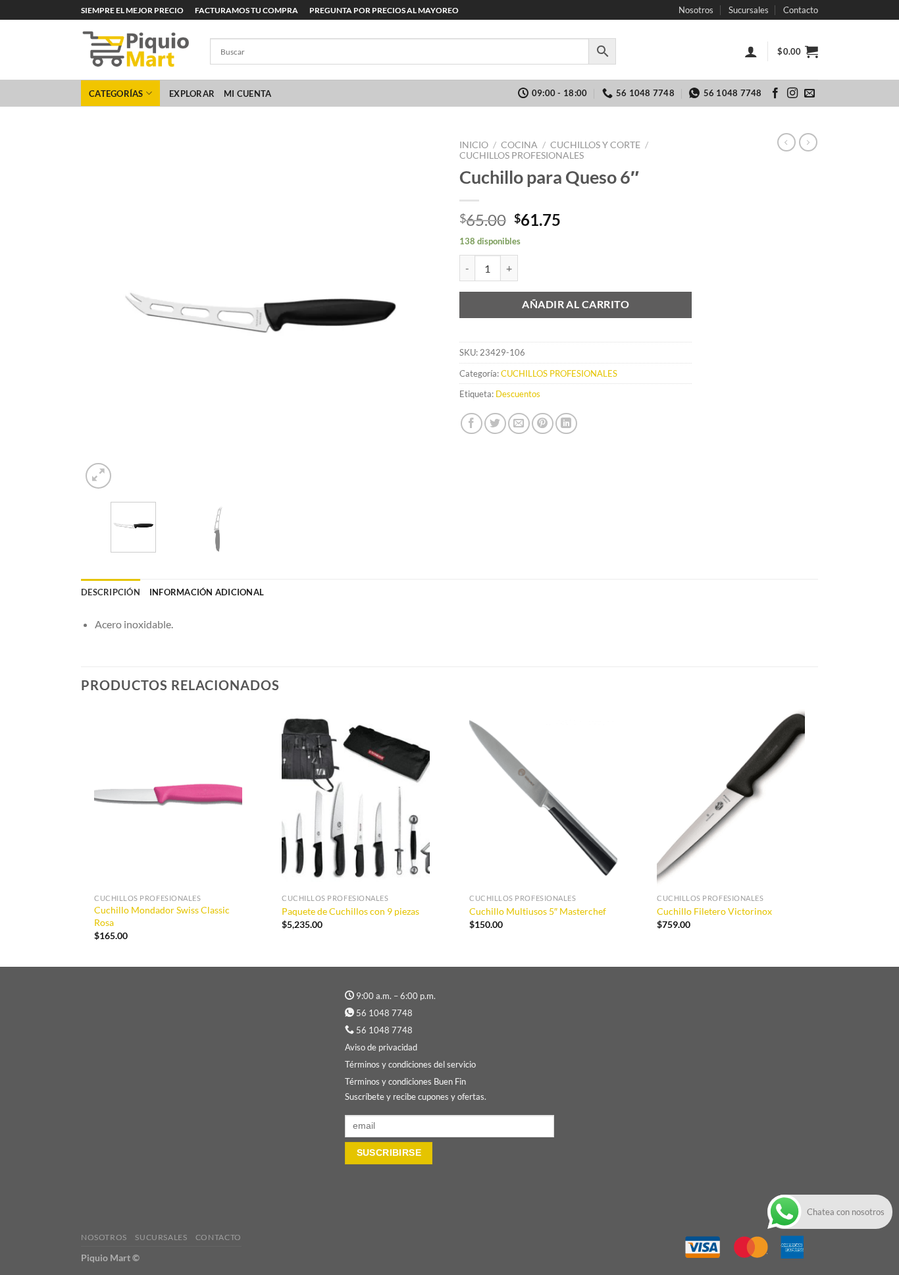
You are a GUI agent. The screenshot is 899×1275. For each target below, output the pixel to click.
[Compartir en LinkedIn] (566, 424)
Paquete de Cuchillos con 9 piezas (350, 911)
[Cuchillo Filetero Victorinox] (731, 798)
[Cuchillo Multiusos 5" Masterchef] (543, 798)
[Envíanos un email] (809, 93)
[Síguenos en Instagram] (792, 93)
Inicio (473, 145)
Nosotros (696, 10)
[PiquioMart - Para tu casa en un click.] (135, 50)
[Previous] (104, 312)
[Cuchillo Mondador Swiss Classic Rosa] (168, 798)
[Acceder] (751, 51)
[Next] (416, 312)
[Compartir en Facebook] (471, 424)
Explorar (192, 93)
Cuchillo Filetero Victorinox (714, 911)
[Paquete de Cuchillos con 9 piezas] (356, 798)
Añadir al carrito (575, 304)
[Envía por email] (519, 424)
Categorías (116, 93)
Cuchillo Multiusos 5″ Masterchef (537, 911)
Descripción (110, 592)
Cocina (519, 145)
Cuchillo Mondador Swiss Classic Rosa (162, 916)
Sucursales (749, 10)
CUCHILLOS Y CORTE (595, 145)
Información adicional (206, 592)
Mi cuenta (247, 93)
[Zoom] (98, 476)
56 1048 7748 (384, 1013)
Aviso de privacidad (381, 1047)
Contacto (800, 10)
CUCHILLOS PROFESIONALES (521, 155)
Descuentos (518, 394)
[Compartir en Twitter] (495, 424)
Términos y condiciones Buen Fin (405, 1081)
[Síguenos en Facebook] (775, 93)
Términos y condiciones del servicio (410, 1064)
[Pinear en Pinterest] (542, 424)
